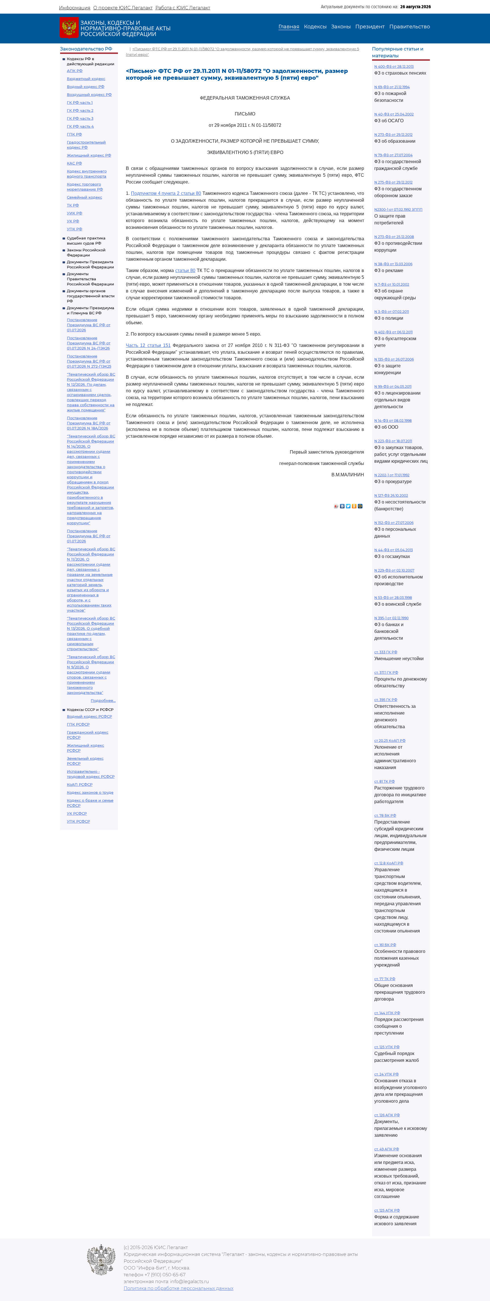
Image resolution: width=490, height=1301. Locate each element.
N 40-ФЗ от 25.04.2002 (394, 114)
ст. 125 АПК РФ (387, 1210)
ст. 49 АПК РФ (386, 1149)
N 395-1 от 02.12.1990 (391, 618)
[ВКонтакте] (342, 504)
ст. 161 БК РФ (385, 945)
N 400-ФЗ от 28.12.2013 (394, 66)
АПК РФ (75, 70)
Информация (74, 7)
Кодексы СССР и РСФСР (90, 709)
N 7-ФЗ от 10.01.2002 (391, 284)
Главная (288, 27)
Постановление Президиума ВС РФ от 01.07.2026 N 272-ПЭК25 (89, 361)
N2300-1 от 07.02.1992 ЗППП (398, 209)
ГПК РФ (74, 134)
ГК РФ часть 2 (80, 110)
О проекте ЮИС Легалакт (123, 7)
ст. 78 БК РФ (385, 815)
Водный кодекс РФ (85, 86)
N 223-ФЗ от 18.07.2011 (393, 441)
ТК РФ (73, 205)
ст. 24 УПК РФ (386, 1074)
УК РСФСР (77, 813)
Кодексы (315, 27)
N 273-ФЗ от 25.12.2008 (394, 237)
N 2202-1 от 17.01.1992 (391, 475)
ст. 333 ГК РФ (385, 652)
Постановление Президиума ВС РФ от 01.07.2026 (88, 324)
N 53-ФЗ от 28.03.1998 (393, 597)
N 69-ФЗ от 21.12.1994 (392, 87)
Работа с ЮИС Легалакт (182, 7)
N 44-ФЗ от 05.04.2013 (393, 550)
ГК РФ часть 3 (80, 118)
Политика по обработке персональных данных (178, 1288)
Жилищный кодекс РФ (89, 155)
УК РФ (73, 221)
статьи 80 (185, 270)
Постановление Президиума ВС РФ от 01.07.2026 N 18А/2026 (88, 423)
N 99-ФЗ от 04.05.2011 (392, 386)
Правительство (409, 27)
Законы (341, 27)
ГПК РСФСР (78, 724)
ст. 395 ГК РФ (385, 700)
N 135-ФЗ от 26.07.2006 (394, 359)
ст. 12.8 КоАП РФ (388, 863)
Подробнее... (103, 700)
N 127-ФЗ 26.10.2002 (391, 495)
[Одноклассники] (354, 504)
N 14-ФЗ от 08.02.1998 (393, 420)
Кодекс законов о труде (90, 792)
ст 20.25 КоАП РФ (389, 740)
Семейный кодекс (84, 197)
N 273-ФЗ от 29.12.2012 (393, 134)
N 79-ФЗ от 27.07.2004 (393, 155)
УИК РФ (74, 213)
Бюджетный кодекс (86, 78)
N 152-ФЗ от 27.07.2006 (393, 523)
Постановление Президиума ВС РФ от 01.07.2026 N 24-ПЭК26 (88, 343)
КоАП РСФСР (79, 784)
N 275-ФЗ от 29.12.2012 (393, 182)
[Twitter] (348, 504)
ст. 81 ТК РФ (384, 781)
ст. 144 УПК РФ (387, 1013)
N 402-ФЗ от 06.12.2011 (393, 332)
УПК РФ (74, 229)
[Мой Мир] (360, 504)
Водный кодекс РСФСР (89, 716)
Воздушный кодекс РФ (89, 94)
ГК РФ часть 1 (80, 102)
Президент (370, 27)
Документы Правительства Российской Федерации (90, 278)
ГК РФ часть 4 (80, 126)
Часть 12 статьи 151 (148, 345)
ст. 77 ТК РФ (384, 979)
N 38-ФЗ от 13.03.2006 (393, 264)
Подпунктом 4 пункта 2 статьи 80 (166, 193)
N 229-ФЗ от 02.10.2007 (394, 570)
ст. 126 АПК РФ (387, 1115)
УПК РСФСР (78, 821)
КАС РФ (74, 163)
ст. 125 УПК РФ (387, 1047)
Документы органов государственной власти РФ (91, 296)
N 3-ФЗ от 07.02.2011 (391, 312)
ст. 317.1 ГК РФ (386, 672)
